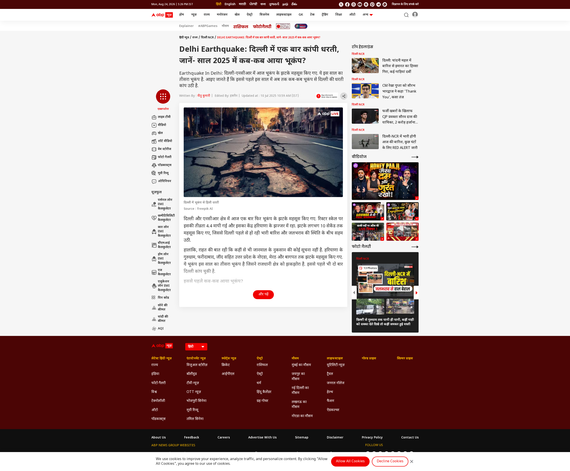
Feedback (191, 437)
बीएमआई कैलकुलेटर (164, 245)
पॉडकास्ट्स (164, 165)
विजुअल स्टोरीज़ (197, 365)
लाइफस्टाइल (283, 15)
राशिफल (262, 365)
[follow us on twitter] (341, 4)
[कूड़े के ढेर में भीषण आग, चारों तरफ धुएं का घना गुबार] (402, 232)
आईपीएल (228, 374)
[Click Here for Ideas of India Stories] (283, 26)
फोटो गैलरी (164, 157)
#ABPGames (207, 26)
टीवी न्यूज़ (193, 383)
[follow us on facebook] (347, 4)
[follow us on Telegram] (378, 4)
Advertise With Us (262, 437)
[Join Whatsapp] (384, 4)
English (230, 4)
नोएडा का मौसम (302, 416)
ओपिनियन (164, 181)
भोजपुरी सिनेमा (196, 401)
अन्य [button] (365, 15)
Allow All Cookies (350, 461)
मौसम (225, 26)
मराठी (242, 4)
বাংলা (263, 4)
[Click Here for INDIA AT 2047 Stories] (301, 26)
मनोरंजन (222, 15)
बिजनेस (264, 15)
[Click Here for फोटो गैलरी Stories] (262, 26)
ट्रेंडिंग (325, 15)
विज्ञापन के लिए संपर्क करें (405, 4)
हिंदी (218, 4)
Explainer (186, 26)
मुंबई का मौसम (301, 365)
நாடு (285, 4)
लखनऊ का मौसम (299, 404)
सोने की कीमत (162, 307)
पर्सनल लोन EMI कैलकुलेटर (165, 204)
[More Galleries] (415, 247)
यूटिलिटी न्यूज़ (336, 365)
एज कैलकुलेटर (164, 272)
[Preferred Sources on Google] (327, 96)
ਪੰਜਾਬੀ (253, 4)
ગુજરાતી (274, 4)
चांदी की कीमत (163, 319)
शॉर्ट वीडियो (165, 141)
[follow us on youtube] (359, 4)
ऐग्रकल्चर (333, 410)
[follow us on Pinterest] (372, 4)
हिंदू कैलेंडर (264, 392)
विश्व (154, 392)
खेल (237, 15)
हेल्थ (330, 392)
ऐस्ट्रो (249, 15)
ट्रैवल (330, 374)
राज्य (207, 15)
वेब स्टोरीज (164, 149)
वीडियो (162, 125)
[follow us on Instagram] (366, 4)
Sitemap (301, 437)
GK (301, 15)
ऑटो (352, 15)
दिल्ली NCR (207, 37)
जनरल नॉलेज (335, 383)
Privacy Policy (372, 437)
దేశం (294, 4)
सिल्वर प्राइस (405, 358)
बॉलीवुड (192, 374)
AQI (161, 329)
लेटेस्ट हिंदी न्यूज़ (161, 358)
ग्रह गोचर (262, 401)
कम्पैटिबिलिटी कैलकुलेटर (166, 218)
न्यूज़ (194, 15)
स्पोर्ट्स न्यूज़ (229, 358)
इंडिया (155, 374)
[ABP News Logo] (163, 15)
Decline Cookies (390, 461)
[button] (163, 100)
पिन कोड (163, 298)
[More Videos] (415, 157)
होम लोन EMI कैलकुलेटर (164, 258)
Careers (224, 437)
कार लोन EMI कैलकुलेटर (164, 231)
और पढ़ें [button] (263, 294)
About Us (158, 437)
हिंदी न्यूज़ (184, 37)
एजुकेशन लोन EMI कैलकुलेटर (164, 286)
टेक (312, 15)
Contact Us (410, 437)
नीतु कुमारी (203, 96)
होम (181, 15)
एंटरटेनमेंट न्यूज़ (196, 358)
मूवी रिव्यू (163, 173)
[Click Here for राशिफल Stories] (240, 26)
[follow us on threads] (353, 4)
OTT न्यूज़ (194, 392)
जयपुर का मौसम (298, 376)
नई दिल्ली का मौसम (300, 390)
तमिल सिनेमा (195, 419)
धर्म (259, 383)
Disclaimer (335, 437)
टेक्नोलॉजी (158, 401)
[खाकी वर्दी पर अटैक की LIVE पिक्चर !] (368, 232)
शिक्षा (338, 15)
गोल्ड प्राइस (369, 358)
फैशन (330, 401)
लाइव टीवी (164, 117)
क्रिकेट (226, 365)
